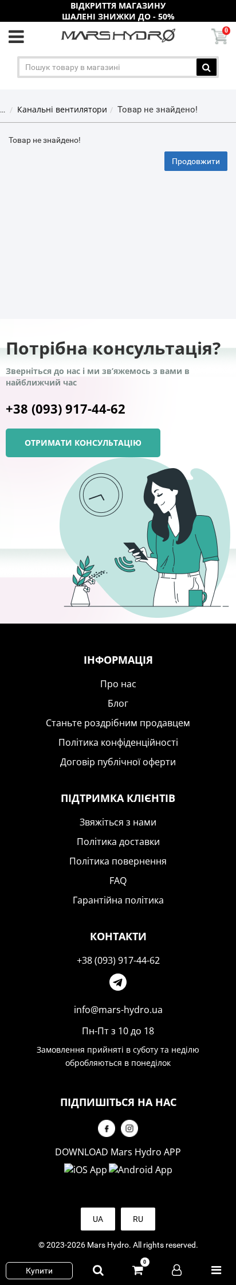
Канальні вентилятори (62, 109)
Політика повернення (118, 861)
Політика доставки (118, 841)
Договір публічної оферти (118, 762)
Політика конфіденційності (118, 742)
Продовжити (196, 161)
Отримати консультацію (83, 442)
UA (98, 1219)
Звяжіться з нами (118, 822)
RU (138, 1219)
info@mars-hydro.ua (118, 1009)
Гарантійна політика (118, 900)
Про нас (118, 683)
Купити (39, 1270)
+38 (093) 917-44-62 (65, 408)
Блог (118, 703)
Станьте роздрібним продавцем (118, 723)
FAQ (118, 880)
